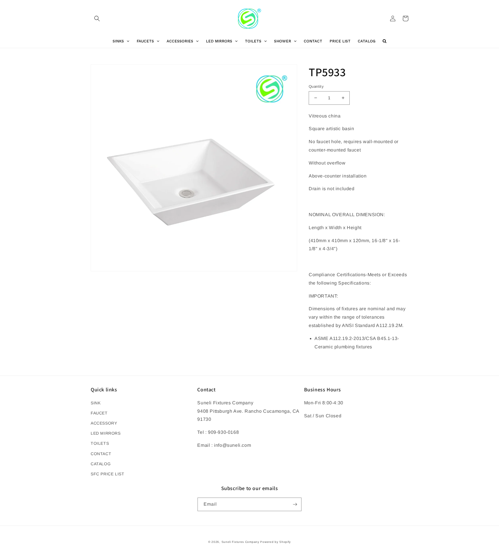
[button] (97, 18)
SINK (95, 403)
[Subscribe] (294, 504)
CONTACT (101, 453)
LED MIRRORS (106, 433)
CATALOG (101, 463)
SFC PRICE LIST (107, 474)
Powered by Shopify (275, 541)
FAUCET (99, 413)
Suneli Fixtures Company (240, 541)
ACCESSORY (104, 423)
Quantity (316, 86)
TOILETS (100, 443)
